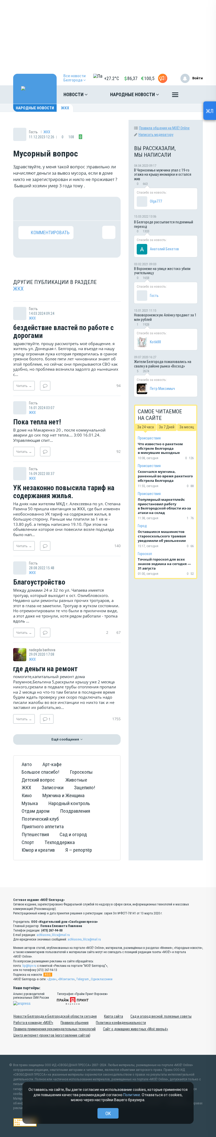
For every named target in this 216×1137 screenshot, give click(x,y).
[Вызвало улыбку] (41, 208)
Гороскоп (145, 554)
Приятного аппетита (43, 827)
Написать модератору (156, 135)
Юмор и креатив (38, 850)
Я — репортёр (78, 850)
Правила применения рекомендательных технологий (54, 1029)
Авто (27, 764)
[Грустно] (92, 208)
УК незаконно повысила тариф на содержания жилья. (63, 492)
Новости (74, 94)
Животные (76, 780)
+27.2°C (111, 78)
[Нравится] (25, 208)
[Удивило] (75, 208)
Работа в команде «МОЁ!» (33, 1023)
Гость (154, 295)
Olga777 (156, 201)
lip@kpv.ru (29, 966)
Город (142, 526)
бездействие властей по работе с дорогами (63, 332)
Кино (27, 795)
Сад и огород (73, 834)
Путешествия (35, 834)
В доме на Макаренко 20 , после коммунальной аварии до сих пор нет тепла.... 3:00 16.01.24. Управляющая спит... (59, 435)
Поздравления (75, 811)
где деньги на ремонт (45, 669)
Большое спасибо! (40, 772)
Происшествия (149, 438)
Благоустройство (39, 582)
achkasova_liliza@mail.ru (53, 935)
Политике (131, 1095)
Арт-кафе (52, 764)
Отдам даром (36, 811)
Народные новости (133, 94)
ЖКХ (65, 108)
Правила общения (75, 1023)
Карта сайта (113, 1016)
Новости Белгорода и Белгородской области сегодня (55, 1016)
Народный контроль (69, 803)
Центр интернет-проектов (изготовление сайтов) (51, 1035)
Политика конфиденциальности (121, 1023)
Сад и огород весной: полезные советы (161, 1016)
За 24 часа (145, 427)
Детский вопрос (38, 780)
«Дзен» (52, 979)
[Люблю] (58, 208)
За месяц (186, 427)
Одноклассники (101, 979)
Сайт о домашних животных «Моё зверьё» (135, 1029)
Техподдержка (60, 842)
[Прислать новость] (162, 78)
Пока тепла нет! (37, 422)
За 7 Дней (166, 427)
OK (108, 1113)
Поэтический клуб (40, 819)
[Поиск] (193, 94)
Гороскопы (81, 772)
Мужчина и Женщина (63, 795)
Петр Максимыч (162, 388)
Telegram (82, 979)
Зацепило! (84, 788)
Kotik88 (155, 342)
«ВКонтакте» (66, 979)
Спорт (28, 842)
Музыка (30, 803)
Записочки (52, 788)
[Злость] (108, 208)
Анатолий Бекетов (164, 249)
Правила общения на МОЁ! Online (164, 128)
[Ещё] (175, 96)
